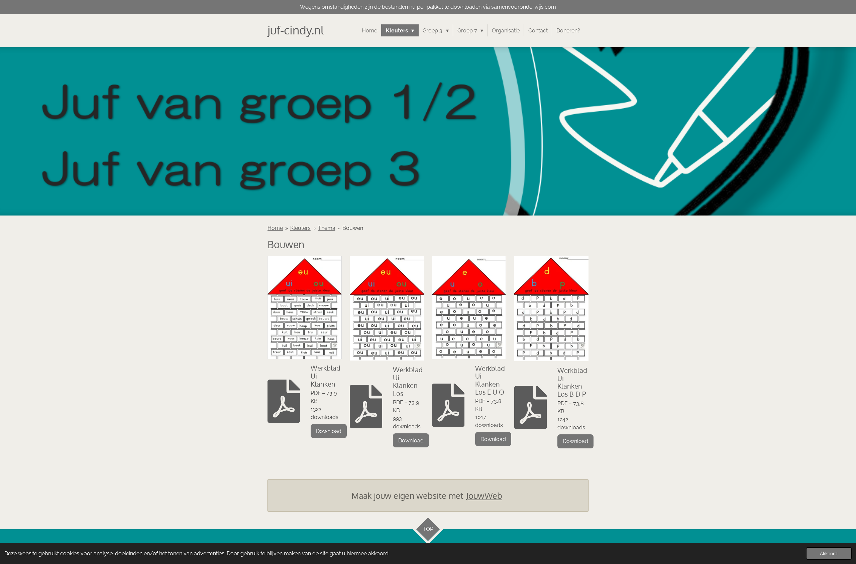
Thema (326, 228)
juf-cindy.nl (296, 29)
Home (275, 228)
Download (328, 431)
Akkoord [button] (829, 553)
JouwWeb (484, 495)
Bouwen (352, 228)
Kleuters (300, 228)
